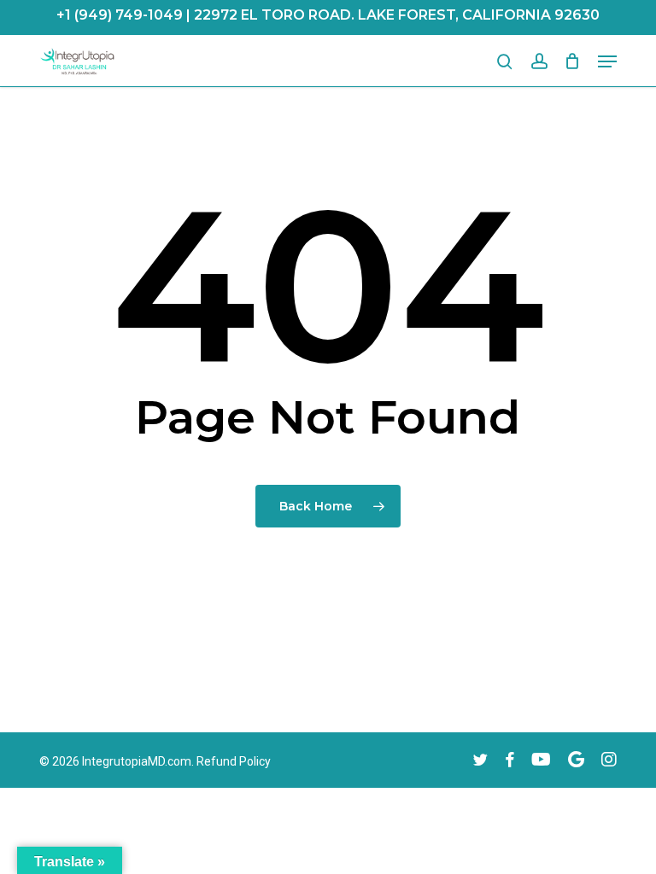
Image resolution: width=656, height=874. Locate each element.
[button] (607, 61)
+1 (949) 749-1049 (119, 15)
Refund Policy (233, 761)
